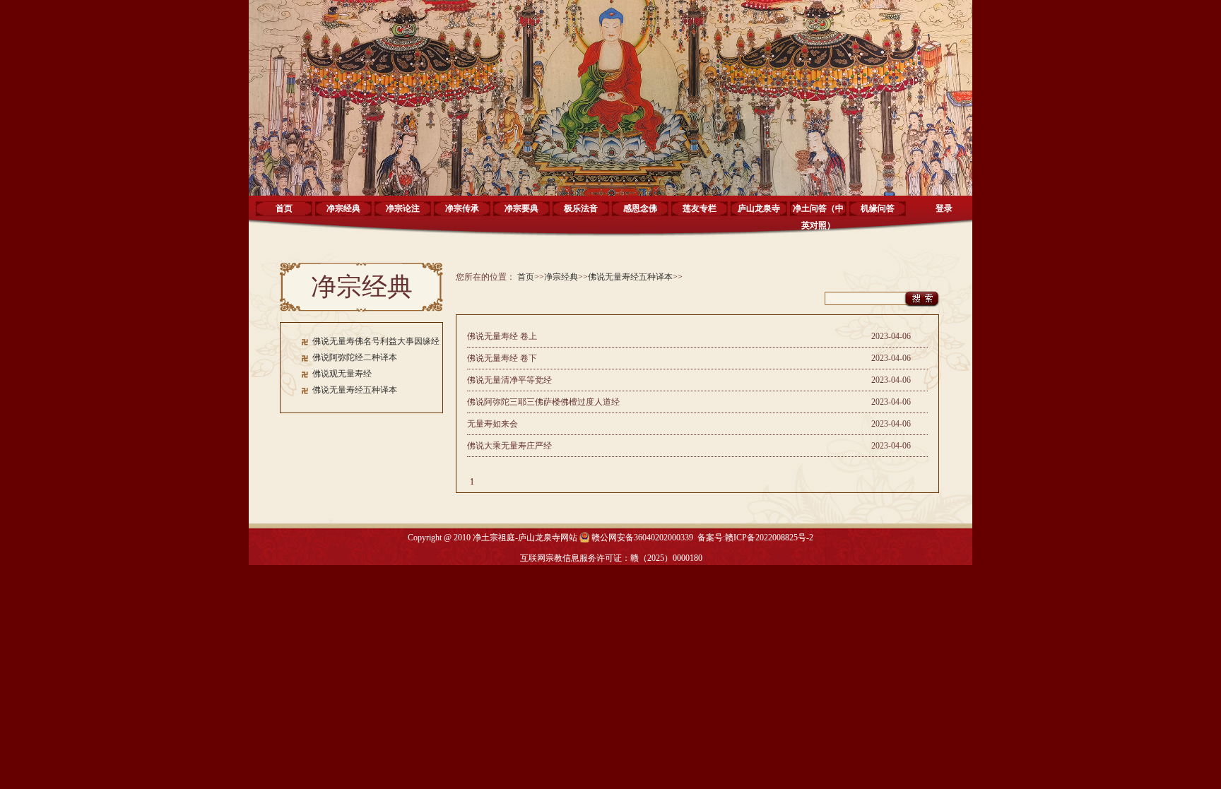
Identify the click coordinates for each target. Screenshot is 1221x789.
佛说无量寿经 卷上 (502, 336)
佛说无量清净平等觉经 (509, 380)
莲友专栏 (699, 208)
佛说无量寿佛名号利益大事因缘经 (376, 341)
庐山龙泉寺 (759, 208)
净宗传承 (462, 208)
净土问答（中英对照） (818, 213)
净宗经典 (343, 208)
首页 (284, 208)
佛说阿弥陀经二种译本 (354, 357)
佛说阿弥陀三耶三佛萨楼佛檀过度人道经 (543, 402)
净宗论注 (403, 208)
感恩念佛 (640, 208)
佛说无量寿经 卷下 (502, 358)
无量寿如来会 (492, 424)
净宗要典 (521, 208)
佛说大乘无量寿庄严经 (509, 446)
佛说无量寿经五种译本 (354, 390)
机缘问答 (878, 208)
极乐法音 (581, 208)
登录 (944, 208)
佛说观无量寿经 (342, 374)
